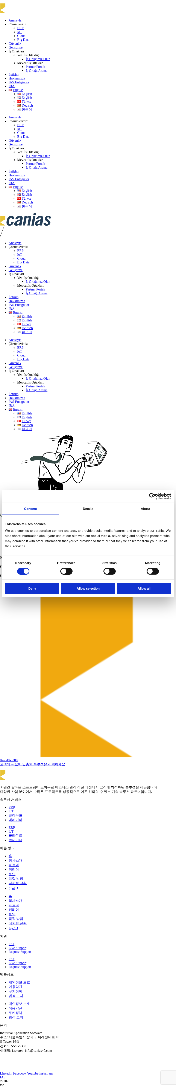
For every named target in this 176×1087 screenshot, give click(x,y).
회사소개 (15, 860)
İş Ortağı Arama (36, 70)
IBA (12, 86)
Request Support (20, 952)
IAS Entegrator (19, 82)
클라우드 (15, 815)
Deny (32, 588)
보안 (12, 874)
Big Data (23, 39)
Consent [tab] (30, 508)
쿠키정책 (15, 991)
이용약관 (15, 987)
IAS (3, 1077)
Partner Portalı (35, 67)
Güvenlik (15, 43)
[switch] (66, 571)
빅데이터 (15, 820)
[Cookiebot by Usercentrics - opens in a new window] (152, 496)
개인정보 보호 (19, 982)
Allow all (144, 588)
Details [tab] (88, 508)
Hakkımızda (17, 78)
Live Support (17, 948)
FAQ (12, 944)
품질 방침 (16, 878)
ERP (20, 28)
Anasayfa (15, 20)
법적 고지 (16, 996)
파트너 (14, 865)
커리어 (14, 869)
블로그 (13, 888)
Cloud (21, 36)
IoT (19, 32)
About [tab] (145, 508)
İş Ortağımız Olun (38, 59)
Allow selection (88, 588)
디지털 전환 (18, 883)
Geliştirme (16, 47)
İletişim (13, 74)
